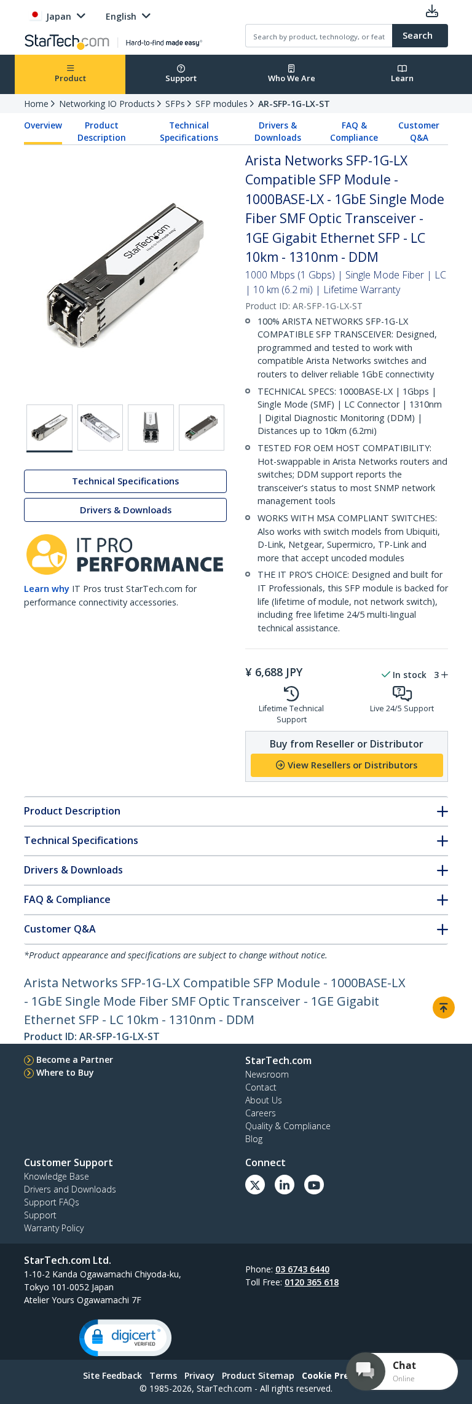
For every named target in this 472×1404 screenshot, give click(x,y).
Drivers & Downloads (277, 131)
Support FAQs (51, 1202)
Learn (402, 78)
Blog (253, 1139)
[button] (125, 1338)
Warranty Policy (54, 1228)
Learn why (46, 588)
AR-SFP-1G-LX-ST (294, 103)
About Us (263, 1100)
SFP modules (221, 103)
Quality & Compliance (288, 1126)
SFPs (175, 103)
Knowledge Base (56, 1176)
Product (70, 78)
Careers (260, 1113)
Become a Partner (74, 1059)
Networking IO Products (107, 103)
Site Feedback (112, 1375)
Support (181, 78)
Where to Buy (65, 1072)
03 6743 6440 (302, 1269)
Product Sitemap (258, 1375)
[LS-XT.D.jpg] (100, 427)
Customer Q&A (418, 131)
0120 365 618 (312, 1282)
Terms (163, 1375)
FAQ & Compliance (354, 131)
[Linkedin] (284, 1184)
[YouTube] (314, 1184)
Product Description (101, 131)
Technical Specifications (189, 131)
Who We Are (291, 78)
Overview (43, 125)
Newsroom (267, 1074)
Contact (261, 1087)
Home (36, 103)
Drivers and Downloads (70, 1189)
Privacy (199, 1375)
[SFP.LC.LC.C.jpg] (202, 427)
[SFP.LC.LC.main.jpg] (49, 428)
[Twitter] (255, 1184)
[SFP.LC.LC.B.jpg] (151, 427)
